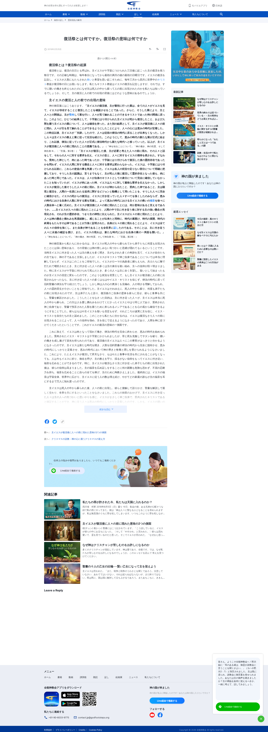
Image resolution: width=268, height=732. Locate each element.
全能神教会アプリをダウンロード (63, 687)
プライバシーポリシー (65, 730)
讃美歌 (102, 14)
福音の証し (59, 20)
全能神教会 (201, 730)
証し (136, 14)
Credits (82, 730)
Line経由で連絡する (197, 195)
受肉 (71, 114)
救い (89, 79)
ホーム (48, 14)
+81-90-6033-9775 (59, 717)
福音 (152, 200)
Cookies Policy (95, 730)
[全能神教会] (134, 5)
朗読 (118, 14)
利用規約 (48, 730)
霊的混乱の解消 (75, 20)
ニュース (174, 14)
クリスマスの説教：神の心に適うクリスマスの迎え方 (78, 438)
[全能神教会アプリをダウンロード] (51, 698)
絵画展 (155, 14)
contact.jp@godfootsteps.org (93, 717)
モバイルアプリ (199, 5)
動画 (83, 14)
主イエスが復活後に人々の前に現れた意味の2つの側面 (79, 432)
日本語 (219, 5)
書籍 (65, 14)
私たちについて (200, 14)
